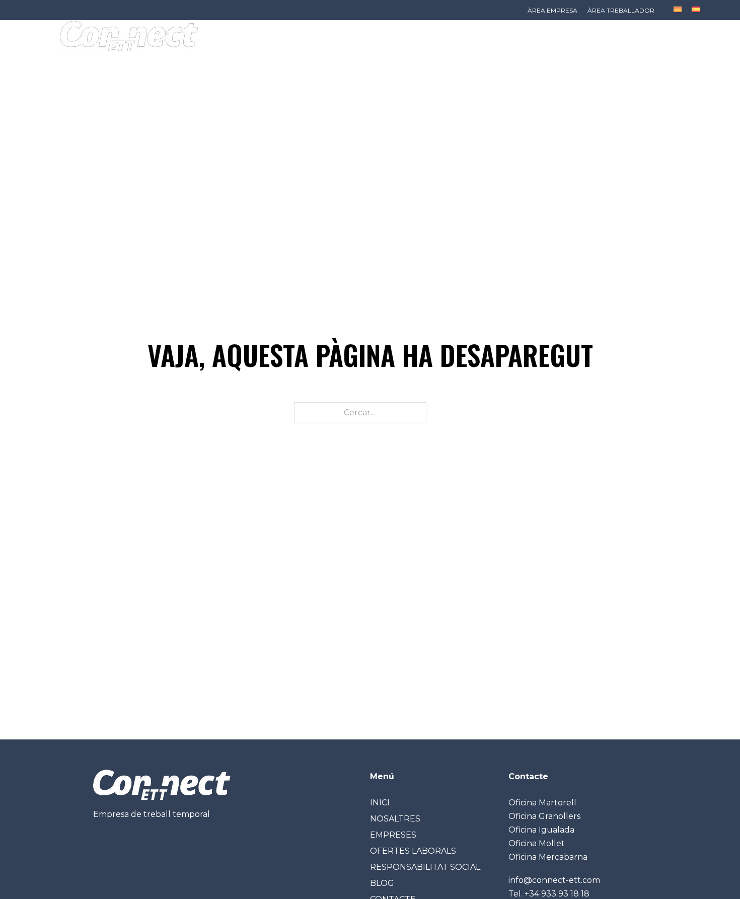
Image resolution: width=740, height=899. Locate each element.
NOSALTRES (395, 818)
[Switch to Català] (678, 9)
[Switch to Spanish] (696, 9)
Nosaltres (135, 62)
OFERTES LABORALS (413, 851)
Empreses (199, 62)
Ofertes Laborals (280, 62)
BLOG (382, 883)
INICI (85, 62)
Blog (476, 62)
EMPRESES (393, 835)
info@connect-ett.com (554, 880)
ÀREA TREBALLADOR (620, 10)
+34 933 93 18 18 (557, 893)
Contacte (526, 62)
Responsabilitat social (393, 62)
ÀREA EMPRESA (552, 10)
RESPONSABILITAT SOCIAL (425, 867)
